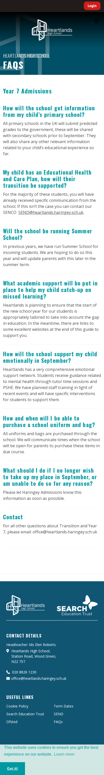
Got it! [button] (12, 768)
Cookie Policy (17, 706)
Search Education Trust (25, 714)
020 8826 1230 (23, 672)
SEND (58, 714)
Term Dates (63, 706)
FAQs (58, 721)
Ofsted (11, 721)
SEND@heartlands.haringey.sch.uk (51, 212)
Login (92, 6)
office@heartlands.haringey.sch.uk (38, 678)
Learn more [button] (64, 754)
